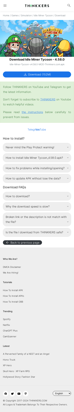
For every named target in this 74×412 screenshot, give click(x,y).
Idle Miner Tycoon (43, 15)
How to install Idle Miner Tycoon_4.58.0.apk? (34, 157)
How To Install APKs (13, 296)
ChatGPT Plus (10, 330)
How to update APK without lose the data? (33, 178)
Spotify (6, 319)
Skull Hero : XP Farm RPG (16, 371)
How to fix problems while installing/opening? (35, 168)
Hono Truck (9, 359)
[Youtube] (19, 393)
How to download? (18, 196)
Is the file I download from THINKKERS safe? (34, 232)
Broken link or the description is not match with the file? (36, 219)
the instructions (32, 112)
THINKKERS (47, 99)
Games (15, 15)
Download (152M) (37, 74)
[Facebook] (5, 393)
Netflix (6, 325)
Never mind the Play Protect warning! (30, 147)
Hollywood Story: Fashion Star (19, 376)
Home (6, 15)
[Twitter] (12, 393)
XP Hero (7, 365)
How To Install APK (13, 290)
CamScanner (9, 336)
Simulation (26, 15)
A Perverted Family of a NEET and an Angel (26, 353)
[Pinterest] (25, 393)
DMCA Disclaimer (12, 267)
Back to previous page (22, 242)
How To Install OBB (13, 301)
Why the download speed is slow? (28, 206)
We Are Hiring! (10, 272)
